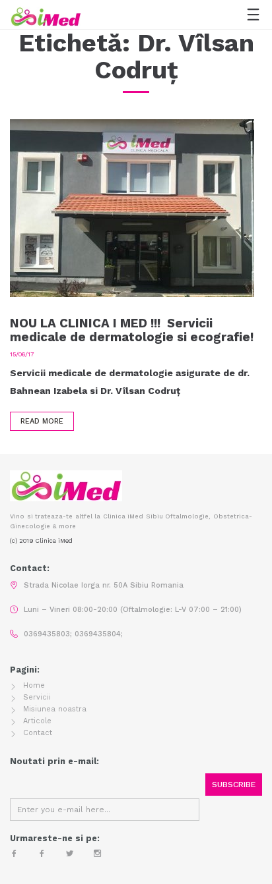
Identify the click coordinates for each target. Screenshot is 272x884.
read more (41, 421)
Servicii (37, 697)
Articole (37, 721)
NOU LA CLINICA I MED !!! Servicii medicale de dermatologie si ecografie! (132, 330)
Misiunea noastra (54, 709)
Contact (37, 733)
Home (34, 685)
